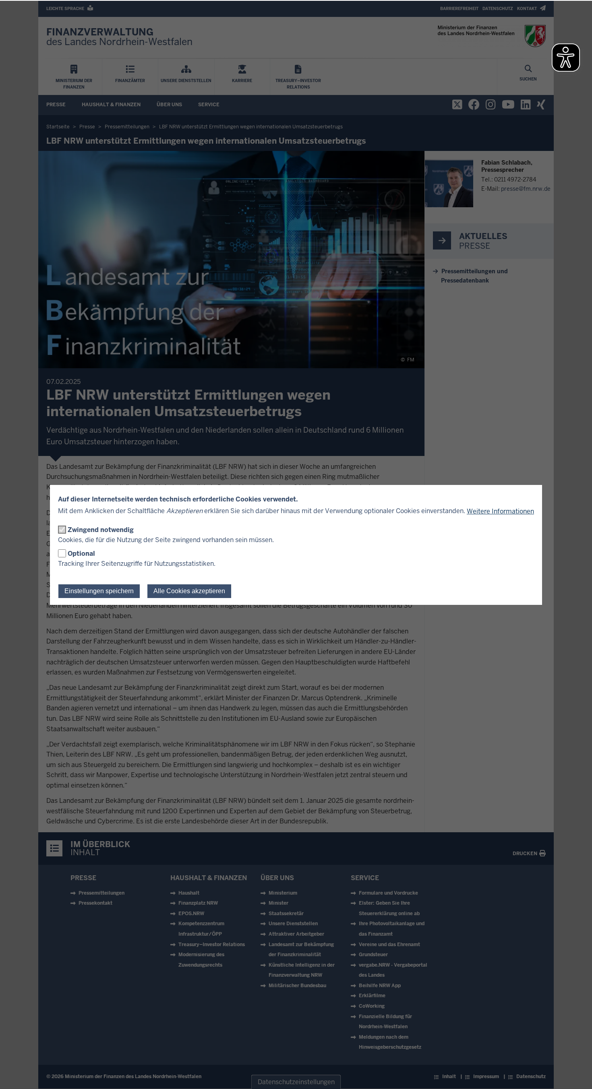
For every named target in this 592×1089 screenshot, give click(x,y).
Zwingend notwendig (101, 530)
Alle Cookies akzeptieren (189, 591)
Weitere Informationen (500, 511)
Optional (81, 553)
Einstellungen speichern (99, 591)
